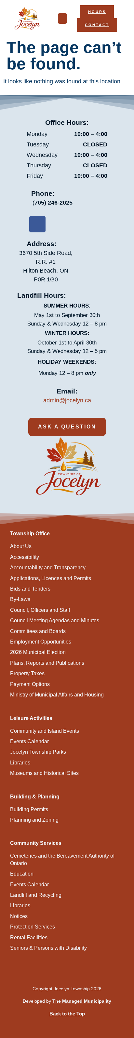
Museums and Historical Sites (44, 773)
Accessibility (24, 557)
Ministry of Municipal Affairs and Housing (57, 694)
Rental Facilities (28, 937)
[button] (62, 18)
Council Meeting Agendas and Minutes (54, 620)
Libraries (20, 762)
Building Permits (29, 809)
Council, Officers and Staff (40, 610)
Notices (19, 916)
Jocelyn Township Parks (38, 752)
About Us (21, 546)
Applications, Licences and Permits (50, 578)
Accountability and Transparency (48, 567)
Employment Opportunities (40, 642)
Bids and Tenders (30, 589)
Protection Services (32, 926)
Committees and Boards (38, 631)
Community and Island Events (44, 731)
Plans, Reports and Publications (47, 663)
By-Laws (20, 599)
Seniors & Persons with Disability (48, 948)
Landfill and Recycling (35, 895)
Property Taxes (27, 673)
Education (22, 874)
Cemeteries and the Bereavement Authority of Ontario (62, 859)
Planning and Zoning (34, 820)
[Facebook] (37, 224)
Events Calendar (29, 741)
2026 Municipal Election (38, 652)
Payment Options (30, 684)
